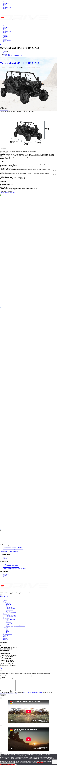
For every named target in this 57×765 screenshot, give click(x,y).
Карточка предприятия (6, 668)
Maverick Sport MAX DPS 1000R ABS (19, 63)
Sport (7, 620)
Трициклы (5, 627)
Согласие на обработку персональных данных (14, 568)
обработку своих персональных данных (33, 692)
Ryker (7, 631)
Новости (5, 1)
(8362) (4, 596)
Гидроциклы (6, 618)
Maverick (8, 611)
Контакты (5, 576)
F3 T (7, 630)
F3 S (7, 628)
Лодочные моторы (7, 634)
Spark (7, 624)
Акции (4, 4)
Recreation (8, 622)
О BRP (4, 564)
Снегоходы (6, 614)
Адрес (4, 8)
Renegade (8, 604)
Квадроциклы (6, 602)
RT (6, 632)
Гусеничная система (11, 612)
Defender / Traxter (10, 608)
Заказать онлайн (4, 110)
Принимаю (40, 762)
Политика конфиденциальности (11, 567)
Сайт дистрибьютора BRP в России (9, 551)
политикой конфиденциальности (8, 693)
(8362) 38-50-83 (7, 7)
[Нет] (16, 764)
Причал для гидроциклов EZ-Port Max (12, 547)
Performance (9, 623)
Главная (5, 600)
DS (6, 606)
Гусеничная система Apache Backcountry (13, 549)
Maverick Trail (9, 610)
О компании (6, 3)
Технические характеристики (7, 192)
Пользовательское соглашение (10, 565)
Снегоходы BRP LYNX (12, 616)
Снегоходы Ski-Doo (11, 615)
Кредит (5, 5)
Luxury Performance (11, 619)
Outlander (8, 603)
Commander (9, 607)
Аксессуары (6, 635)
